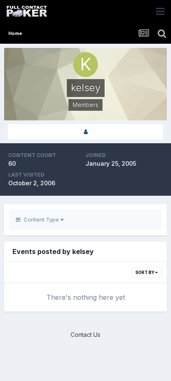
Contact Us (85, 334)
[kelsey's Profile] (85, 132)
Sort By (145, 272)
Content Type (40, 219)
